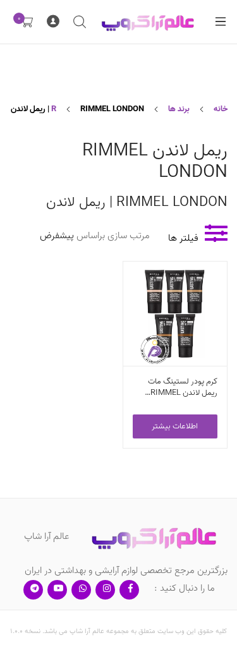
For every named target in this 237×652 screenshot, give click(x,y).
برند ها (179, 109)
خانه (221, 109)
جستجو (79, 22)
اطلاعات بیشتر (175, 426)
